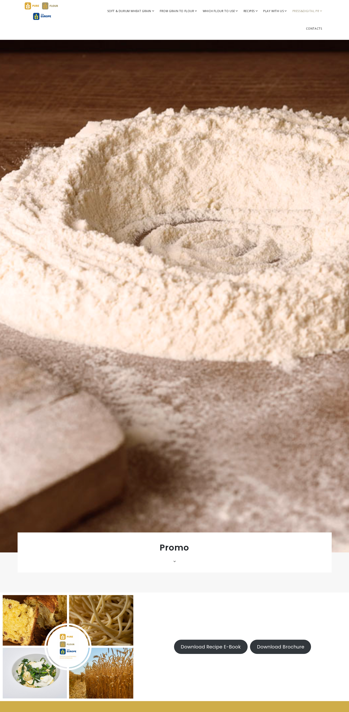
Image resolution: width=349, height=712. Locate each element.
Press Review (303, 43)
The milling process (175, 24)
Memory (270, 24)
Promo (299, 82)
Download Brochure (280, 646)
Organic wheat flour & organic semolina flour (177, 68)
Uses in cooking (215, 24)
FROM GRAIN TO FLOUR (177, 11)
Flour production (173, 57)
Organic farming (120, 41)
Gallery (299, 62)
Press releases (304, 33)
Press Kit (300, 24)
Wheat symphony (277, 72)
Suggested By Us (257, 24)
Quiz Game (272, 33)
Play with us (274, 11)
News (298, 72)
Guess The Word (276, 43)
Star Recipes (254, 33)
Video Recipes (255, 43)
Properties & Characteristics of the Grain (124, 27)
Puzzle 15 (271, 53)
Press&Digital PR (306, 11)
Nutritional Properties (177, 47)
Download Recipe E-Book (211, 646)
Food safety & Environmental (171, 35)
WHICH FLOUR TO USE (219, 11)
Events (298, 53)
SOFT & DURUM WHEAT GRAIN (129, 11)
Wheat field (272, 62)
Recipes (250, 11)
